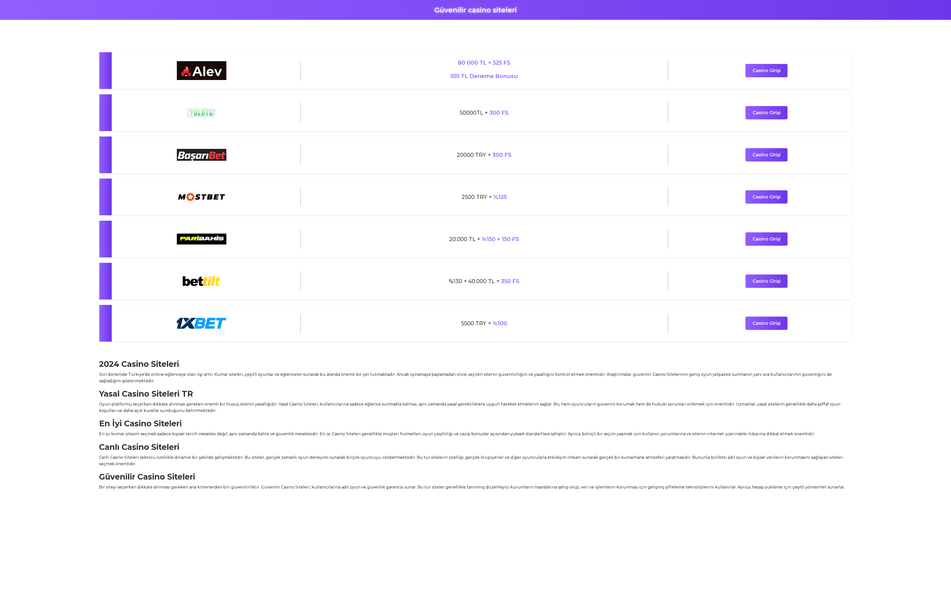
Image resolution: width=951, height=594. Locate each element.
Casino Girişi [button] (767, 70)
